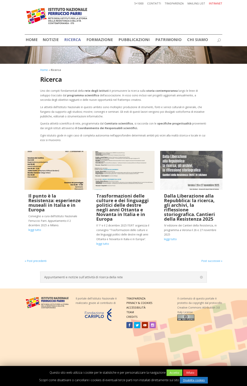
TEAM (130, 312)
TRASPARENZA (135, 298)
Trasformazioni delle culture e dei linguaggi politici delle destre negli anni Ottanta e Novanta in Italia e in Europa (122, 207)
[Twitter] (137, 325)
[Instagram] (153, 325)
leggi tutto (34, 230)
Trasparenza (174, 3)
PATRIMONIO (168, 40)
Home (44, 70)
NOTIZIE (51, 40)
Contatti (154, 3)
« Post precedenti (36, 261)
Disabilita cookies (194, 380)
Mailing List (196, 3)
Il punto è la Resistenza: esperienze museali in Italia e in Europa (54, 203)
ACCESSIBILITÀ (135, 307)
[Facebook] (129, 325)
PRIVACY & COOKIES (139, 303)
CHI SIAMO (197, 40)
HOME (32, 40)
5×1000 (139, 3)
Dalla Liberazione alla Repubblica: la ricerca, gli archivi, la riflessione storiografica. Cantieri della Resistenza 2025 (189, 207)
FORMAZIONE (99, 40)
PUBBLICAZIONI (134, 40)
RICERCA (72, 40)
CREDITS (132, 317)
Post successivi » (211, 261)
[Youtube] (145, 325)
